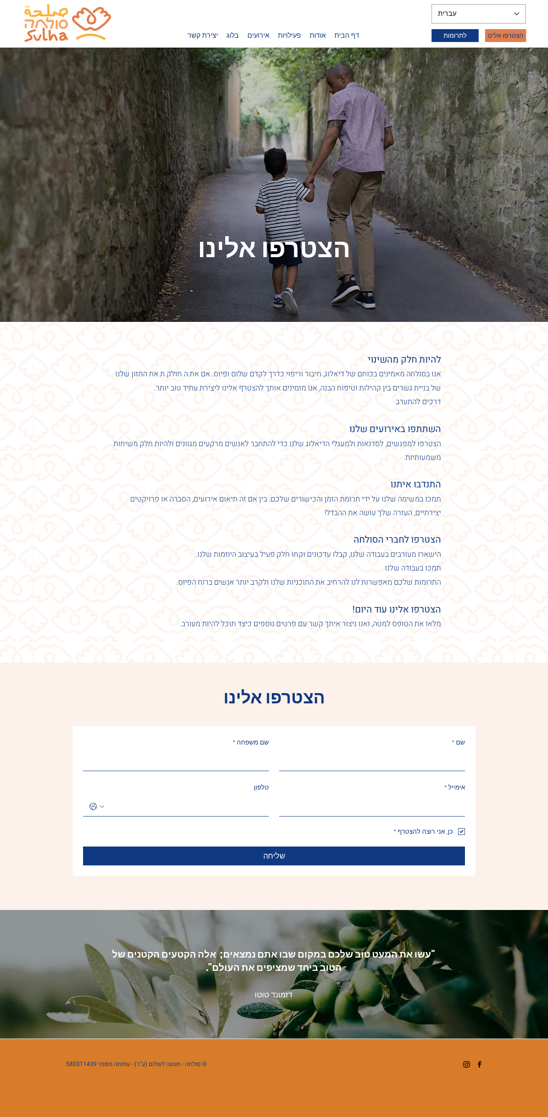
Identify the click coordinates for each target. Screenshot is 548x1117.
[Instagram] (466, 1064)
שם (458, 742)
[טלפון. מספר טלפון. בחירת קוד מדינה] (96, 807)
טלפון (261, 787)
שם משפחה (251, 742)
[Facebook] (479, 1064)
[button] (289, 35)
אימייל (454, 787)
